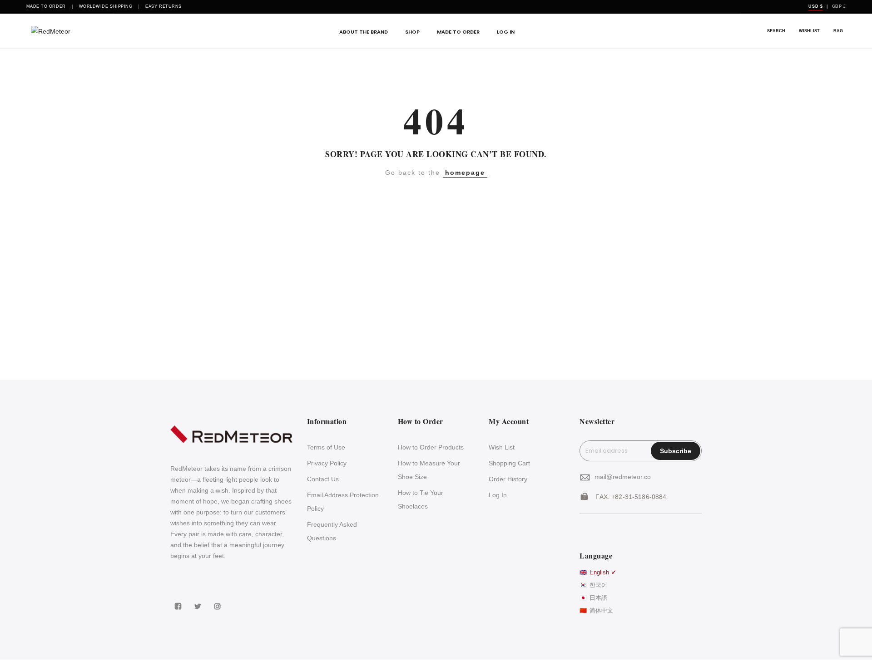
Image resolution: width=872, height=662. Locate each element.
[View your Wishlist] (809, 31)
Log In (498, 495)
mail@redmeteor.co (623, 476)
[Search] (776, 31)
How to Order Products (431, 447)
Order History (508, 479)
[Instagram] (218, 600)
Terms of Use (326, 447)
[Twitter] (198, 600)
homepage (465, 172)
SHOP (412, 31)
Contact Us (323, 479)
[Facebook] (179, 600)
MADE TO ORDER (458, 31)
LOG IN (506, 31)
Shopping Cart (509, 463)
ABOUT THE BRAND (363, 31)
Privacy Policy (327, 463)
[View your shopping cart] (838, 31)
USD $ (815, 6)
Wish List (502, 447)
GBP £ (839, 6)
